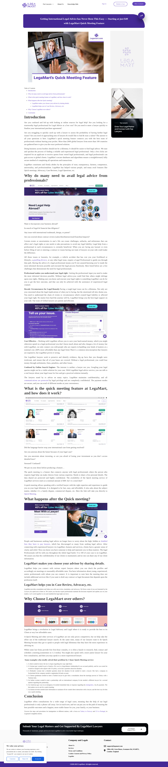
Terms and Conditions (75, 751)
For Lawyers (47, 4)
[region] (25, 753)
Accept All (38, 759)
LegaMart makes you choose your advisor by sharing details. (50, 103)
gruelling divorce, (40, 260)
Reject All (25, 759)
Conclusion (31, 113)
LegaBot (71, 756)
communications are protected (36, 380)
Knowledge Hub (73, 4)
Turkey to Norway (86, 711)
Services (71, 748)
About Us (60, 4)
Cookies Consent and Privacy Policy (79, 753)
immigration (89, 685)
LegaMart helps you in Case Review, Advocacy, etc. (48, 106)
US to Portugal (100, 711)
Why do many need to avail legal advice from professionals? (46, 94)
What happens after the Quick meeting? (40, 100)
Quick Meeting (30, 494)
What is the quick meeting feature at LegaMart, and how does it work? (50, 97)
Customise (12, 759)
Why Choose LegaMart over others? (39, 109)
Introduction (32, 90)
